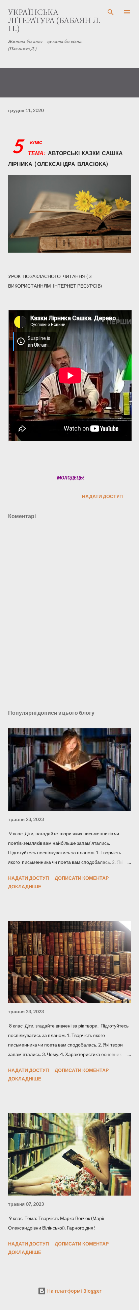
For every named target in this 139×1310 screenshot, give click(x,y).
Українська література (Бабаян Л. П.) (54, 20)
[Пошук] (111, 12)
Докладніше (24, 886)
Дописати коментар (82, 878)
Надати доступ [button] (102, 496)
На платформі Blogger (74, 1291)
